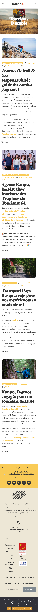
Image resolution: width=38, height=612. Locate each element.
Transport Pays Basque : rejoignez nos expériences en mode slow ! (19, 297)
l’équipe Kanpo (9, 133)
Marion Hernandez (12, 66)
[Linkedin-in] (29, 483)
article (15, 320)
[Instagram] (24, 483)
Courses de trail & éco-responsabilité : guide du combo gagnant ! (18, 79)
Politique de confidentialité (22, 609)
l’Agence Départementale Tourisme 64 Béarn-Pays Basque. (14, 217)
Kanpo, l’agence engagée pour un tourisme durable (18, 396)
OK (9, 609)
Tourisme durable (15, 63)
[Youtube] (14, 483)
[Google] (19, 483)
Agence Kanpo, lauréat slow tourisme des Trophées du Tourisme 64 (16, 193)
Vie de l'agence (23, 174)
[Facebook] (9, 483)
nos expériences (21, 437)
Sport (5, 63)
